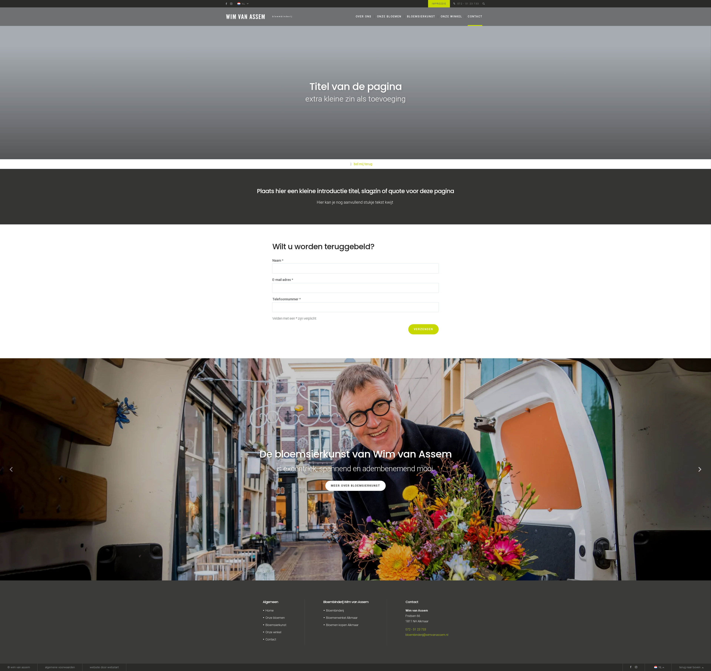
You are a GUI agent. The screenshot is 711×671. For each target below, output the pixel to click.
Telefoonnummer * (286, 299)
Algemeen (270, 602)
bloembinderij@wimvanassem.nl (426, 635)
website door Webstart (104, 667)
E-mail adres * (282, 280)
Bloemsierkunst (421, 16)
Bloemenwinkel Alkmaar (342, 618)
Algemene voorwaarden (60, 667)
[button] (700, 469)
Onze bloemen (389, 16)
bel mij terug (363, 164)
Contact (475, 16)
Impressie (439, 3)
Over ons (363, 16)
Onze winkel (451, 16)
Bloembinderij (335, 610)
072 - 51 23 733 (467, 3)
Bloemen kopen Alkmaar (342, 625)
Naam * (277, 260)
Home (270, 610)
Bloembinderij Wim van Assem (345, 602)
